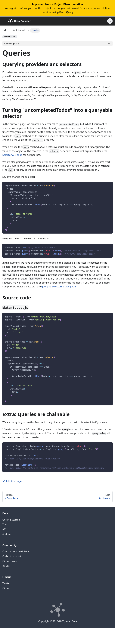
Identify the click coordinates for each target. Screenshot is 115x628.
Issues (6, 566)
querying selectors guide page (58, 286)
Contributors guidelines (15, 551)
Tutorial (6, 524)
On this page (11, 43)
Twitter (6, 583)
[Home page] (5, 30)
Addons (6, 534)
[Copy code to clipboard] (108, 185)
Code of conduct (11, 556)
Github (6, 588)
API (4, 529)
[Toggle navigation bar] (4, 21)
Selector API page (12, 155)
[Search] (110, 21)
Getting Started (11, 519)
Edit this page (14, 481)
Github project (10, 561)
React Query (66, 12)
